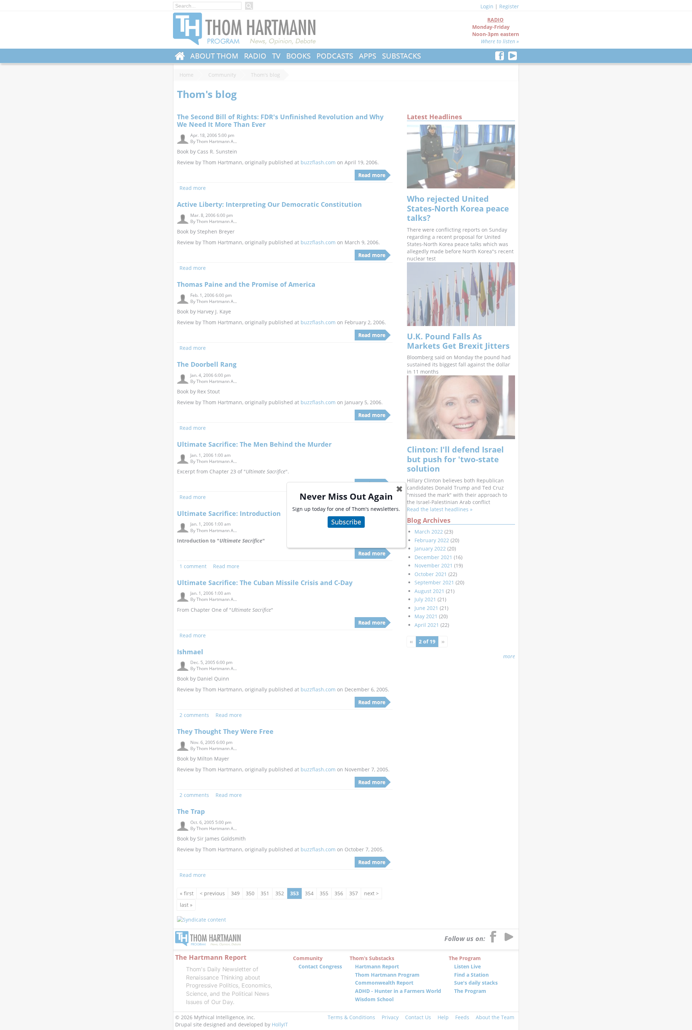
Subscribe (346, 521)
